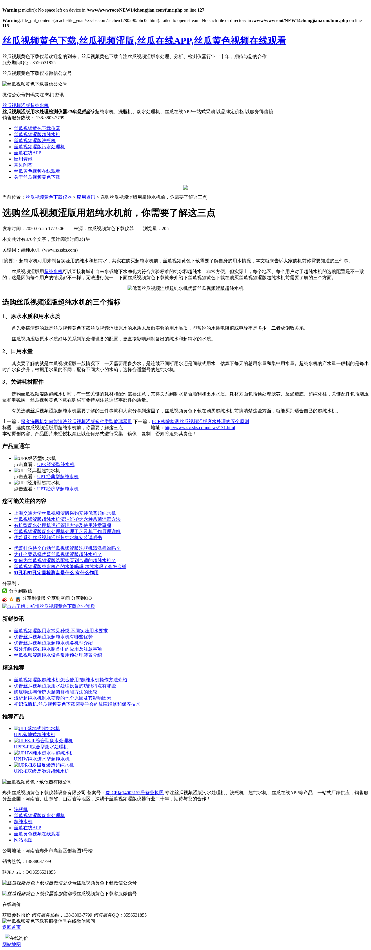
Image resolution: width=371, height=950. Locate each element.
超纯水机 (53, 271)
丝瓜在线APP (27, 152)
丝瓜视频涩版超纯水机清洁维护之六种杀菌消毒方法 (67, 519)
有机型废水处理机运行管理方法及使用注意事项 (62, 525)
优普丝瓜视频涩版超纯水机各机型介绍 (53, 642)
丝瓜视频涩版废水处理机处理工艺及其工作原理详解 (67, 531)
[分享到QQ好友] (18, 599)
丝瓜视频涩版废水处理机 (39, 815)
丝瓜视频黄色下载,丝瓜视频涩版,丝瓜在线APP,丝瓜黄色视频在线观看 (144, 40)
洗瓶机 (21, 809)
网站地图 (23, 839)
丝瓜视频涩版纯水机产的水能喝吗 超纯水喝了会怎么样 (70, 566)
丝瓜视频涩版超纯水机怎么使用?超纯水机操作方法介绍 (70, 679)
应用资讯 (23, 158)
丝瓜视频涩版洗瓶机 (35, 140)
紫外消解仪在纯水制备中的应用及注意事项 (58, 648)
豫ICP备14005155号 (125, 792)
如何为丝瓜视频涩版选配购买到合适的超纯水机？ (65, 560)
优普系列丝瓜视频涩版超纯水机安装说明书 (58, 537)
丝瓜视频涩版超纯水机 (25, 105)
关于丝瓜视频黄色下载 (37, 177)
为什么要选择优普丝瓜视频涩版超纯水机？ (58, 554)
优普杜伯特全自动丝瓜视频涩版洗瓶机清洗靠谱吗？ (67, 548)
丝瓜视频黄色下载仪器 (37, 128)
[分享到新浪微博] (4, 599)
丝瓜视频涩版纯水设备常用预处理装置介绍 (58, 655)
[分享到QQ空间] (11, 599)
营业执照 (154, 792)
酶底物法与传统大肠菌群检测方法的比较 (55, 691)
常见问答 (23, 164)
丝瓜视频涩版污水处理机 (39, 146)
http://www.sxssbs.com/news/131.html (200, 427)
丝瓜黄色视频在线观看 (37, 171)
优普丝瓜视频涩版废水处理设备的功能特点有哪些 (65, 685)
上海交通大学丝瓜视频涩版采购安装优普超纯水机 (65, 513)
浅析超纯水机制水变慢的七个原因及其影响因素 (62, 698)
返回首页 (11, 927)
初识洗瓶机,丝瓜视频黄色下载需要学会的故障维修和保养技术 (77, 704)
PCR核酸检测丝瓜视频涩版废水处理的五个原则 (200, 421)
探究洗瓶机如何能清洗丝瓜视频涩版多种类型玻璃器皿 (76, 421)
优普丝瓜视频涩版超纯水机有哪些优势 (53, 636)
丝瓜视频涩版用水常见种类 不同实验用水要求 (61, 630)
